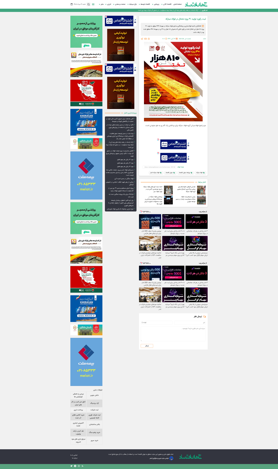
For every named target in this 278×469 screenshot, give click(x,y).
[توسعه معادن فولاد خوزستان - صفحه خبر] (86, 63)
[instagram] (79, 466)
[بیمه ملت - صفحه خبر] (86, 175)
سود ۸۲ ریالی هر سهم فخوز (125, 159)
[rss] (82, 466)
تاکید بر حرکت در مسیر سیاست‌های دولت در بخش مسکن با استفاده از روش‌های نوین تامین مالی (119, 127)
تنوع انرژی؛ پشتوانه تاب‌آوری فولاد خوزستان (120, 209)
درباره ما (75, 458)
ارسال (147, 346)
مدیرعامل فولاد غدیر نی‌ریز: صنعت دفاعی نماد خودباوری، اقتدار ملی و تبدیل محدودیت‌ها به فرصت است (119, 173)
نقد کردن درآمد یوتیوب (78, 432)
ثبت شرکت (94, 409)
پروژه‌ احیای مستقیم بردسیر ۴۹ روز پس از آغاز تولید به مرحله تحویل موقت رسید (120, 189)
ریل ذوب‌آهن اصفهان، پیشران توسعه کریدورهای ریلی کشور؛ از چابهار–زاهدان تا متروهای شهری (120, 203)
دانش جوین (94, 395)
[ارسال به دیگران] (145, 39)
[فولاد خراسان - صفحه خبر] (86, 122)
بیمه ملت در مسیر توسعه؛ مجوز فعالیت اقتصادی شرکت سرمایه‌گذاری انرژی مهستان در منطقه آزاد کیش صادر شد (120, 136)
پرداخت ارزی (78, 409)
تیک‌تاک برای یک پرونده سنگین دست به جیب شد (121, 195)
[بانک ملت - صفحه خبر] (86, 143)
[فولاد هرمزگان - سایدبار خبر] (121, 45)
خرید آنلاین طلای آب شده (78, 416)
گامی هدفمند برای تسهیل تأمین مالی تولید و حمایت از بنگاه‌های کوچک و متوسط (119, 120)
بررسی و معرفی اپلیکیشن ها (78, 395)
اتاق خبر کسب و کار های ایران (78, 403)
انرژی (109, 4)
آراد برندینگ (94, 403)
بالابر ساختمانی (94, 424)
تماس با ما (74, 455)
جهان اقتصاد (141, 454)
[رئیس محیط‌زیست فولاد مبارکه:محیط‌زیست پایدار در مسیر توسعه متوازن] (201, 200)
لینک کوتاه (181, 167)
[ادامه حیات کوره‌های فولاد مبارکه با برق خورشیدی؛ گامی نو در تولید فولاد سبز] (168, 190)
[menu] (93, 4)
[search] (89, 4)
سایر (102, 4)
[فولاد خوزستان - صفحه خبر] (86, 93)
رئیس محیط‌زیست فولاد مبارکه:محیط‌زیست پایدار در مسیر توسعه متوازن (185, 199)
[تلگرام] (142, 39)
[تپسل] (158, 140)
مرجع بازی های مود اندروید (78, 441)
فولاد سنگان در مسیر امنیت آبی (123, 178)
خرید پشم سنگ (94, 432)
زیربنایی (157, 4)
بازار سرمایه (133, 4)
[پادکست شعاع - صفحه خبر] (86, 32)
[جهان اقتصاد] (196, 4)
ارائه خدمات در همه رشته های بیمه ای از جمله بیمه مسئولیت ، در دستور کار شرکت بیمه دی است (119, 145)
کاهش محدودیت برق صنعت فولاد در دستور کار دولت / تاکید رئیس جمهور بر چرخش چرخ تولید (168, 10)
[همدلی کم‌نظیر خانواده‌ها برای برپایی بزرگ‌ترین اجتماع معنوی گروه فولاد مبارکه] (201, 190)
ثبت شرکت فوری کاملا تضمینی (94, 416)
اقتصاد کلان (167, 4)
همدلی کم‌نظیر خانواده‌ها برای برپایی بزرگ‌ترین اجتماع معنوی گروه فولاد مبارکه (186, 189)
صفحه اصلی (177, 4)
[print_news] (149, 39)
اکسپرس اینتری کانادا (78, 424)
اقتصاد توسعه (145, 4)
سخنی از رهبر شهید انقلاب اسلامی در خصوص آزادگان (119, 183)
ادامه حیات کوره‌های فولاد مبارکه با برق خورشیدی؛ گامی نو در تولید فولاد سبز (152, 189)
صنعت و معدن (120, 4)
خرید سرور (94, 440)
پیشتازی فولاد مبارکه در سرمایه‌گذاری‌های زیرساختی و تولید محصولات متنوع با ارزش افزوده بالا (153, 200)
